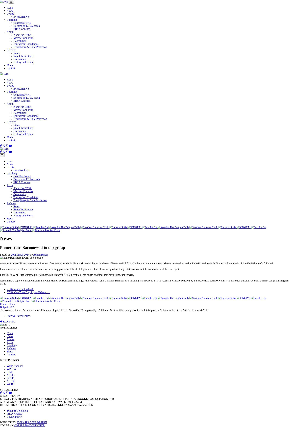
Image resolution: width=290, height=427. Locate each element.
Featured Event (8, 304)
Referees (11, 50)
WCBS (10, 384)
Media (10, 65)
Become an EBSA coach (26, 25)
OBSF (10, 378)
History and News (23, 62)
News (10, 10)
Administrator (40, 254)
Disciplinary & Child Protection (30, 47)
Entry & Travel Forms (18, 315)
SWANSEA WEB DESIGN (32, 422)
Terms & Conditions (17, 410)
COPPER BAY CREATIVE (29, 425)
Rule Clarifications (23, 56)
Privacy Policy (14, 413)
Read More (8, 321)
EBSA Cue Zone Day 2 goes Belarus (28, 292)
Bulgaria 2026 (7, 307)
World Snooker (15, 365)
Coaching (12, 19)
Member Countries (23, 37)
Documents (19, 59)
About (10, 31)
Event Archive (21, 16)
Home (10, 7)
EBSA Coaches (21, 28)
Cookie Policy (14, 416)
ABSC (10, 375)
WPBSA (11, 369)
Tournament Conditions (25, 44)
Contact (11, 68)
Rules (16, 53)
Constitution (19, 40)
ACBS (10, 381)
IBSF (9, 372)
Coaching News (22, 22)
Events (10, 13)
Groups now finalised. (20, 289)
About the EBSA (22, 34)
